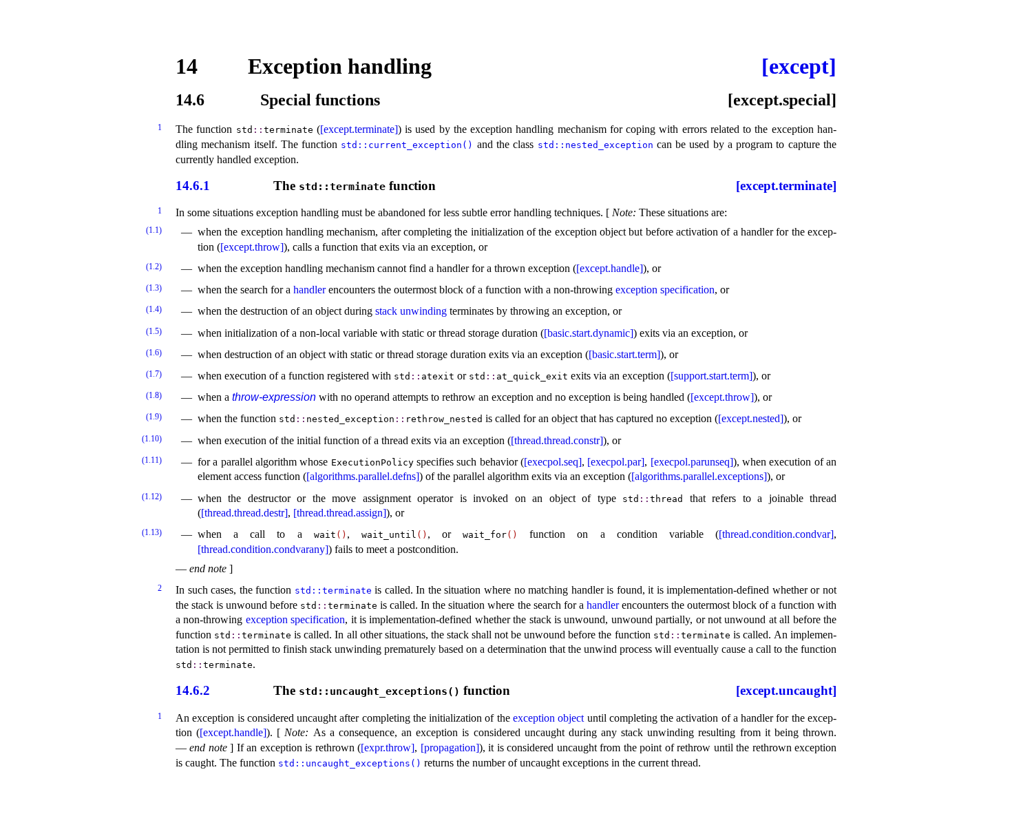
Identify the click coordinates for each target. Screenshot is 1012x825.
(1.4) (154, 309)
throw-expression (274, 397)
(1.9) (154, 416)
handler (309, 289)
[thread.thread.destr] (244, 513)
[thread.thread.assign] (339, 513)
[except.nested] (750, 418)
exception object (548, 718)
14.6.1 (193, 186)
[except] (798, 66)
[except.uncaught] (786, 691)
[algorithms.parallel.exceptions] (699, 476)
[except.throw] (252, 247)
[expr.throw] (387, 747)
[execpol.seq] (553, 462)
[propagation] (450, 747)
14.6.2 (193, 691)
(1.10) (152, 438)
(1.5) (154, 331)
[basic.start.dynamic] (588, 333)
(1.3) (154, 288)
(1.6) (154, 352)
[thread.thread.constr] (557, 440)
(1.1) (154, 230)
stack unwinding (411, 311)
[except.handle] (609, 268)
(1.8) (154, 395)
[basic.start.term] (624, 354)
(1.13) (152, 532)
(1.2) (154, 266)
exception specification (665, 289)
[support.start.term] (711, 376)
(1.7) (154, 374)
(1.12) (152, 496)
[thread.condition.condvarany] (263, 549)
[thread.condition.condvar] (776, 534)
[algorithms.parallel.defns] (362, 476)
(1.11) (152, 460)
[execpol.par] (615, 462)
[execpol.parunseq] (692, 462)
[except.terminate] (359, 129)
